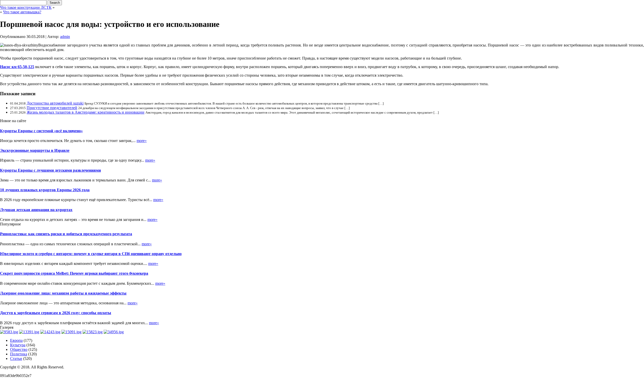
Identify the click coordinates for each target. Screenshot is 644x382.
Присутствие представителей (52, 108)
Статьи (16, 358)
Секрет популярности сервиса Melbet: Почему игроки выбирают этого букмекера (74, 273)
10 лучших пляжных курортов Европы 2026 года (45, 190)
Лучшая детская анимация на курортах (36, 210)
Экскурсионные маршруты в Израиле (34, 150)
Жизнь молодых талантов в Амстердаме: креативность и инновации (85, 112)
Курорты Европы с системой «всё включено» (41, 131)
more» (142, 140)
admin (65, 36)
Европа (16, 340)
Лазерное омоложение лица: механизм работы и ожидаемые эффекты (63, 293)
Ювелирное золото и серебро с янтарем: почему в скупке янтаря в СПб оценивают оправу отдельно (91, 254)
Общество (18, 349)
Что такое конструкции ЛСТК (26, 7)
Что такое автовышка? (22, 12)
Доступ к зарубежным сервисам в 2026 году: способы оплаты (55, 313)
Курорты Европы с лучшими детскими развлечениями (50, 170)
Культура (17, 345)
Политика (18, 354)
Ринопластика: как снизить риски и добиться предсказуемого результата (66, 234)
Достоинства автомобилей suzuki (55, 103)
